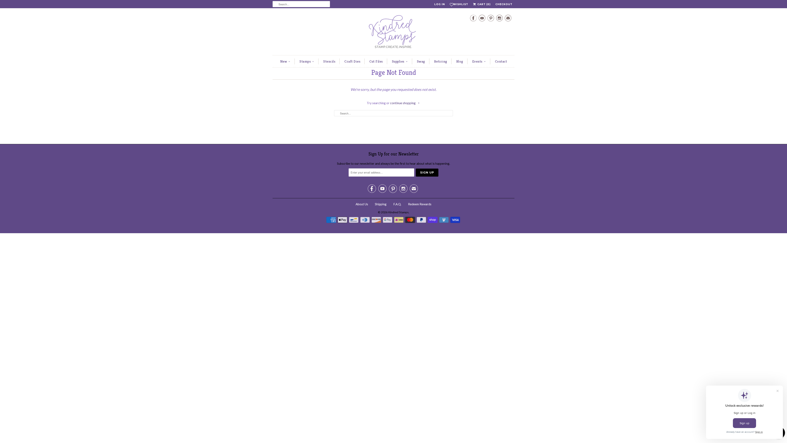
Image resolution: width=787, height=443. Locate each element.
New (283, 61)
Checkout (503, 4)
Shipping (381, 204)
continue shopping (403, 103)
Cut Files (376, 61)
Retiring (440, 61)
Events (477, 61)
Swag (421, 61)
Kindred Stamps (398, 212)
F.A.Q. (397, 204)
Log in (439, 4)
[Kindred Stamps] (393, 32)
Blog (459, 61)
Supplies (398, 61)
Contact (501, 61)
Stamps (305, 61)
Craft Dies (352, 61)
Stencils (329, 61)
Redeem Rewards (419, 204)
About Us (362, 204)
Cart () (484, 4)
